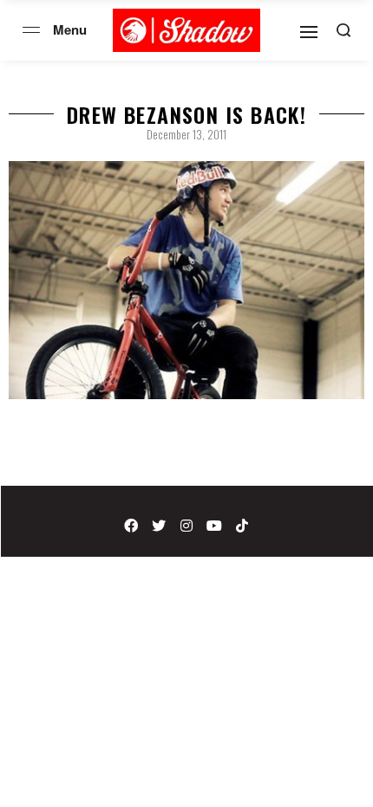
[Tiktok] (242, 525)
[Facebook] (131, 525)
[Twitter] (159, 525)
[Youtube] (214, 525)
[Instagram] (186, 525)
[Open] (308, 32)
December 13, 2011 (186, 134)
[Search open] (343, 30)
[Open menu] (31, 30)
